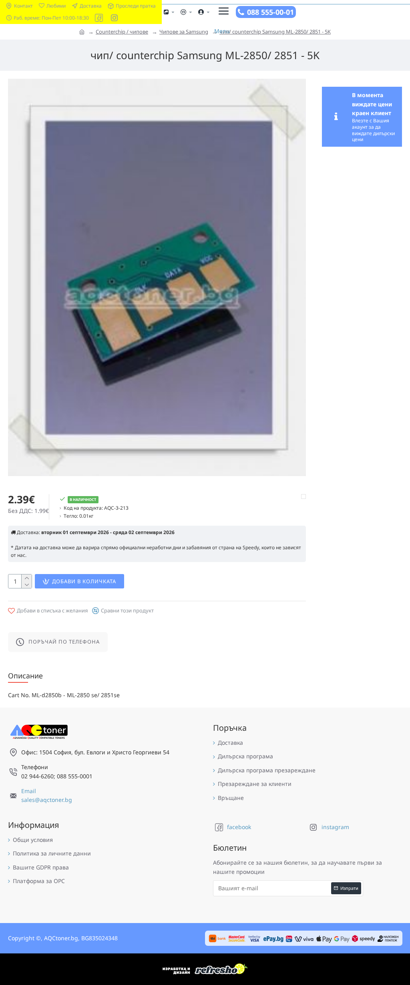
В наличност (83, 499)
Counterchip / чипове (122, 31)
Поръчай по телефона (64, 641)
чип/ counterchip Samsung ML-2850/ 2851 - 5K (275, 31)
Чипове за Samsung (183, 31)
